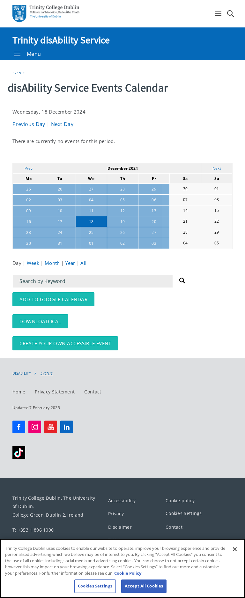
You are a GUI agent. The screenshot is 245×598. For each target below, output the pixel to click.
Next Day (62, 124)
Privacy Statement (55, 392)
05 (122, 200)
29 (154, 189)
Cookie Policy (127, 573)
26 (60, 189)
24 (60, 232)
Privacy (116, 514)
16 (28, 221)
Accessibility (122, 500)
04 (91, 200)
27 (91, 189)
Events (18, 73)
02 (28, 200)
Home (18, 392)
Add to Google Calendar (53, 299)
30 (28, 243)
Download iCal (40, 321)
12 (122, 210)
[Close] (235, 549)
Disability (21, 373)
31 (60, 243)
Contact (92, 392)
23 (28, 232)
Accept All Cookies (144, 586)
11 (91, 210)
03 (60, 200)
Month (53, 263)
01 (91, 243)
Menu (34, 53)
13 (154, 210)
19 (122, 221)
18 (91, 221)
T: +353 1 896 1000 (33, 530)
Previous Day (29, 124)
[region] (122, 568)
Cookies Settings (184, 514)
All (83, 263)
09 (28, 210)
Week (34, 263)
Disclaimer (120, 527)
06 (154, 200)
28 (122, 189)
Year (71, 263)
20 (154, 221)
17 (60, 221)
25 (28, 189)
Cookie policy (180, 500)
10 (60, 210)
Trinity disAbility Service (61, 40)
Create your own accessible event (65, 343)
